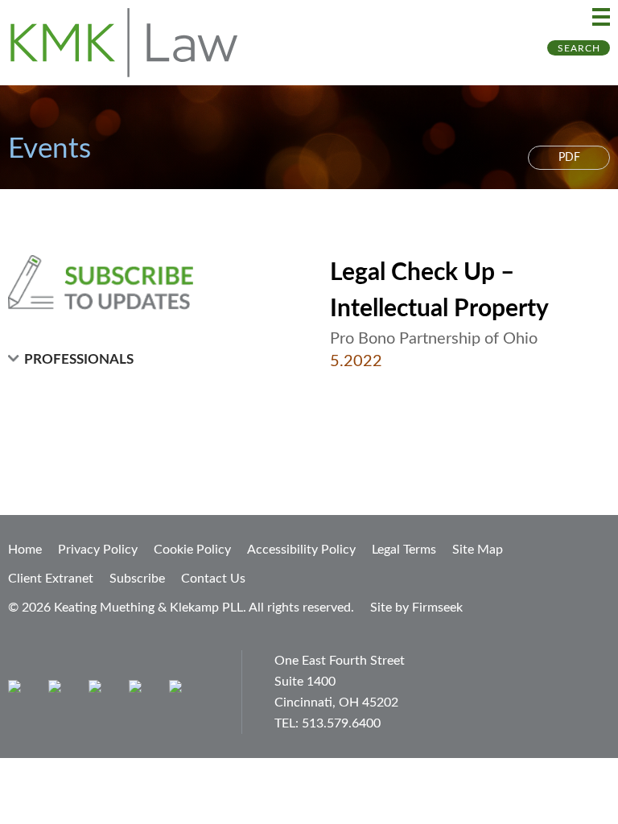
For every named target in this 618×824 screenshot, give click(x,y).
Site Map (477, 549)
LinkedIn (99, 690)
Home (25, 549)
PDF (569, 157)
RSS (179, 690)
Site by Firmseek (416, 607)
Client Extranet (50, 578)
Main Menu (601, 17)
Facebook (58, 690)
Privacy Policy (98, 549)
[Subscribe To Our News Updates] (139, 282)
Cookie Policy (192, 549)
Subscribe (137, 578)
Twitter (139, 690)
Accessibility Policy (301, 549)
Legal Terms (404, 549)
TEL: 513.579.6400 (327, 723)
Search (579, 48)
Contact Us (213, 578)
